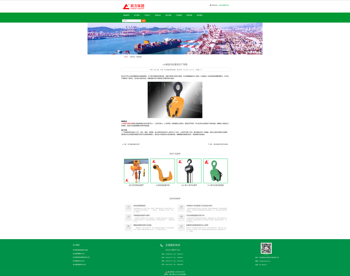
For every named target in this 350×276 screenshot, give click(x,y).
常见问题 (168, 15)
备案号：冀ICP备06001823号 (172, 274)
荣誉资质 (189, 15)
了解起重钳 (139, 57)
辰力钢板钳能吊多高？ (134, 144)
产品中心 (147, 15)
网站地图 (183, 274)
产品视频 (179, 15)
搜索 (143, 20)
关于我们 (137, 15)
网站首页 (126, 15)
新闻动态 (158, 15)
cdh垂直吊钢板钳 (126, 123)
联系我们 (200, 15)
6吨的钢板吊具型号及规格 (220, 144)
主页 (127, 57)
